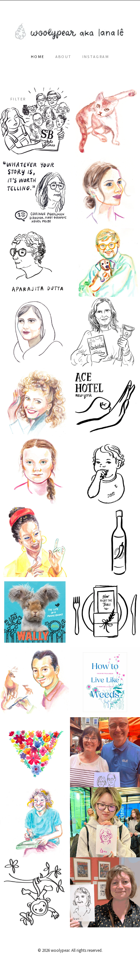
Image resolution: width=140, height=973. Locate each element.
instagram (95, 56)
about (63, 56)
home (38, 56)
